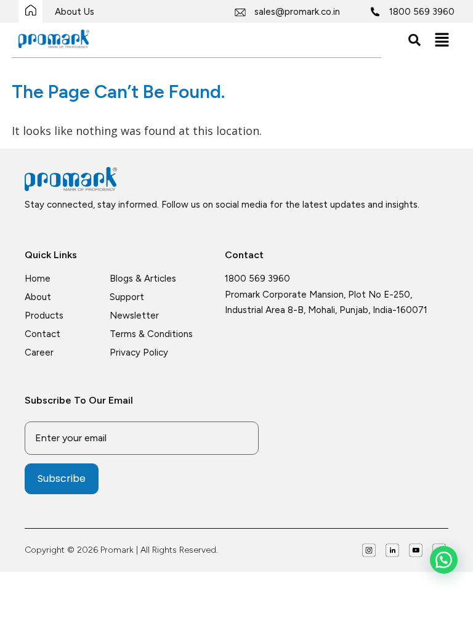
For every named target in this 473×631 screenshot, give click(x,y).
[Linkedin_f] (392, 550)
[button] (442, 40)
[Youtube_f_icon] (415, 550)
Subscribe (62, 478)
